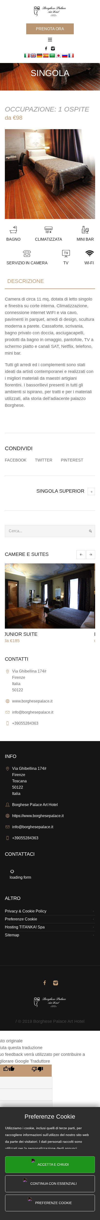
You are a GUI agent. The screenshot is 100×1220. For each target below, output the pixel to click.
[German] (39, 55)
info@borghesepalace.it (32, 712)
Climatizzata (48, 239)
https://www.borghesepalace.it (38, 816)
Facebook (15, 460)
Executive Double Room (39, 634)
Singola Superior (60, 491)
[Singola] (50, 174)
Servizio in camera (27, 263)
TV (65, 263)
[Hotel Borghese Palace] (50, 11)
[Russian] (65, 55)
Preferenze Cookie (53, 1203)
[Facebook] (45, 48)
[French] (71, 55)
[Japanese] (58, 55)
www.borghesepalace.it (32, 701)
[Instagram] (52, 48)
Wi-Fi (89, 263)
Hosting (11, 927)
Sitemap (12, 935)
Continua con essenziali (53, 1183)
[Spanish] (46, 55)
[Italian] (27, 55)
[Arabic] (52, 55)
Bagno (13, 239)
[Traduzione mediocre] (37, 1071)
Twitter (43, 460)
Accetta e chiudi (53, 1164)
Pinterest (72, 460)
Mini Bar (85, 239)
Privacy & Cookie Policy (25, 911)
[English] (33, 55)
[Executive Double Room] (52, 595)
